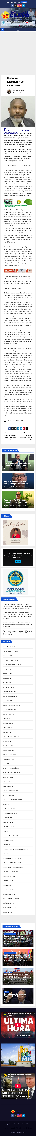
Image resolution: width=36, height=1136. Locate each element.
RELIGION (6, 853)
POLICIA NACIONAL (9, 835)
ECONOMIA (6, 745)
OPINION (6, 817)
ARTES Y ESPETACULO (11, 664)
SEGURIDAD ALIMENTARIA (12, 867)
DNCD (5, 741)
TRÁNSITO (6, 903)
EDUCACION (7, 750)
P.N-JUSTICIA (7, 826)
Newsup (24, 1124)
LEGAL (5, 781)
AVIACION (6, 669)
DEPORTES (7, 714)
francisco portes (20, 90)
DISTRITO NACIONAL (10, 736)
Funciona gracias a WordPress (10, 1124)
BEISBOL (6, 673)
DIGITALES (6, 727)
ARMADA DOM (7, 655)
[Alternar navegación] (18, 30)
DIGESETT (6, 723)
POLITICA (6, 840)
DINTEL (5, 732)
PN (4, 831)
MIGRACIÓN (7, 795)
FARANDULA (7, 759)
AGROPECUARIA (8, 651)
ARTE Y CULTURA (9, 660)
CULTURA (6, 700)
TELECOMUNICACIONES (11, 898)
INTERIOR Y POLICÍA (10, 768)
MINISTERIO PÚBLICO (10, 799)
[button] (33, 29)
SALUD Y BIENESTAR (10, 858)
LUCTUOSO (7, 786)
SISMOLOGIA (7, 880)
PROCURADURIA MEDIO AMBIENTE (14, 849)
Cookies (6, 1128)
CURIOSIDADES (8, 709)
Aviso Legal (12, 1128)
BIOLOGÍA (6, 678)
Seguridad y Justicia (9, 871)
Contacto (30, 1128)
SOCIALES (6, 885)
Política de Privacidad (21, 1128)
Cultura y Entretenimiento (11, 705)
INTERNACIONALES (9, 772)
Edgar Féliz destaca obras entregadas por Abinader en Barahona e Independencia (16, 483)
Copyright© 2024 (21, 1132)
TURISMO (6, 912)
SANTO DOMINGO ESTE (11, 862)
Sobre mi (13, 1132)
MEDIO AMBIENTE (9, 790)
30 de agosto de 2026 (12, 941)
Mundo (5, 804)
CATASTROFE (7, 687)
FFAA (4, 763)
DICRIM (5, 718)
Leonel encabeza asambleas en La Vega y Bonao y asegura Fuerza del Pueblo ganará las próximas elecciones (17, 606)
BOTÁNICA (6, 682)
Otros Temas (7, 822)
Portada (5, 844)
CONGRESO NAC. (9, 696)
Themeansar (30, 1124)
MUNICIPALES (7, 808)
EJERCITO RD (7, 754)
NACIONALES (7, 813)
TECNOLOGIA (7, 894)
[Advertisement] (18, 50)
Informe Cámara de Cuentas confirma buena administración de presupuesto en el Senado (17, 977)
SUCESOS (6, 889)
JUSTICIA (6, 777)
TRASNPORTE (8, 907)
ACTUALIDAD (7, 646)
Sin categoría (7, 876)
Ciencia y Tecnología (9, 691)
